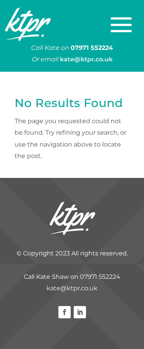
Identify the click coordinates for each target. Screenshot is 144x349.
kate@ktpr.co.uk (72, 288)
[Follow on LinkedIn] (80, 312)
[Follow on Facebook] (64, 312)
